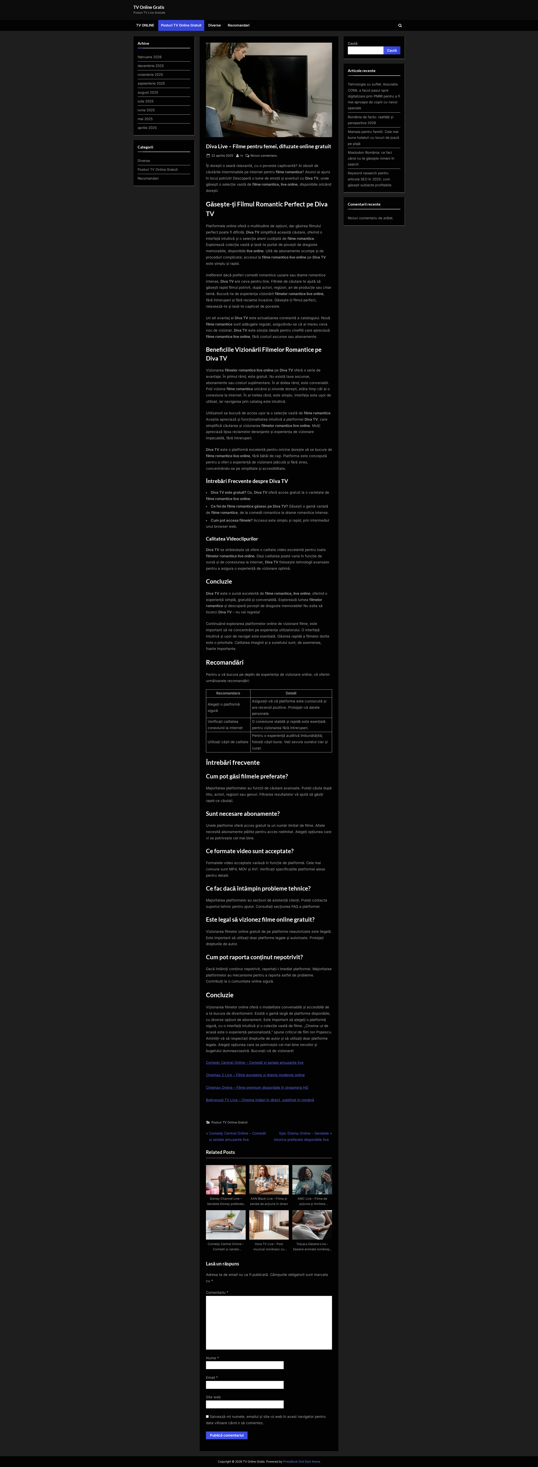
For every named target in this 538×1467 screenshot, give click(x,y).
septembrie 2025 (151, 83)
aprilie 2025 (147, 128)
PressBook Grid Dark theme (301, 1461)
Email (212, 1377)
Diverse (214, 25)
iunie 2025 (146, 110)
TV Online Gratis (148, 7)
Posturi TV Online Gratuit (181, 25)
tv (241, 155)
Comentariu (217, 1292)
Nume (212, 1358)
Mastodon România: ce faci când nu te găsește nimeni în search (371, 158)
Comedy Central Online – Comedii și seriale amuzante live (254, 1062)
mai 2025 (145, 119)
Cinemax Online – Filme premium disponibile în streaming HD (257, 1087)
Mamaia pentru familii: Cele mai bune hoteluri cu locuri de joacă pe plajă (373, 138)
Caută (352, 43)
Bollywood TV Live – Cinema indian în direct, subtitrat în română (260, 1100)
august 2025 (148, 92)
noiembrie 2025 (150, 74)
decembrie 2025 (151, 66)
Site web (213, 1397)
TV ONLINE (145, 25)
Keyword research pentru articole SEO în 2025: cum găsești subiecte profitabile (369, 179)
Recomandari (238, 25)
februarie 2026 (150, 57)
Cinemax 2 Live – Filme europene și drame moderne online (255, 1075)
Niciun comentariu (264, 156)
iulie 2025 (146, 101)
